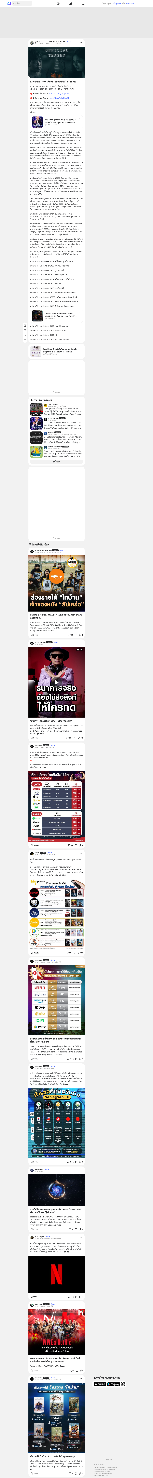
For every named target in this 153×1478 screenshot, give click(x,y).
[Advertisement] (76, 22)
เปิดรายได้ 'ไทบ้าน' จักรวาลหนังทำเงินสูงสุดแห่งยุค (52, 1456)
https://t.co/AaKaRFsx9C (59, 98)
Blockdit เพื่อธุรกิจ (99, 1476)
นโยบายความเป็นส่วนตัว (101, 1472)
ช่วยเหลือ (102, 1467)
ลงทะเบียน (130, 3)
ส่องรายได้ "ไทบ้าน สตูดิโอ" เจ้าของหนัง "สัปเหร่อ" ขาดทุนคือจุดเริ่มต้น (56, 616)
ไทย (107, 1476)
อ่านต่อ (51, 630)
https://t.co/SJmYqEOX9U (59, 93)
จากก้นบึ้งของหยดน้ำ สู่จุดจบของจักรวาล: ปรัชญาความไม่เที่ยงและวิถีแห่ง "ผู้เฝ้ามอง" (55, 1210)
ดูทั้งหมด (56, 461)
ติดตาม (69, 42)
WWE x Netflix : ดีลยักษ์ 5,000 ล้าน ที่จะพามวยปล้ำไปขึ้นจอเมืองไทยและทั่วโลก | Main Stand (55, 1360)
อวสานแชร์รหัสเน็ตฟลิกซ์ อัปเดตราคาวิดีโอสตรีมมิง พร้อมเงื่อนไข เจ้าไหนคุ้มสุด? (55, 1040)
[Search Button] (14, 3)
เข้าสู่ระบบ (117, 3)
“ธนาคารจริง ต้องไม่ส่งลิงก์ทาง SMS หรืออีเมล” (51, 720)
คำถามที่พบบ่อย (111, 1467)
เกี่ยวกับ (96, 1467)
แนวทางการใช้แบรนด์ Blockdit (103, 1474)
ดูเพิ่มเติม (40, 733)
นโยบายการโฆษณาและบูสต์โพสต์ (104, 1469)
